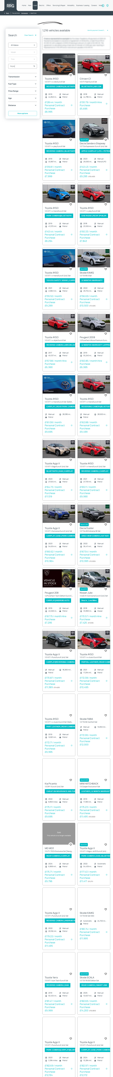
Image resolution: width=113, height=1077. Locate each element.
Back (7, 13)
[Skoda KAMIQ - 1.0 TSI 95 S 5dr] (94, 263)
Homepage (24, 13)
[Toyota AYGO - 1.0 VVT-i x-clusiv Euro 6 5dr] (94, 644)
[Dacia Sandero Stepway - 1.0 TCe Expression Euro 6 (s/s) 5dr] (94, 133)
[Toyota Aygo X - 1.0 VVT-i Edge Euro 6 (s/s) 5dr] (59, 453)
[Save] (71, 79)
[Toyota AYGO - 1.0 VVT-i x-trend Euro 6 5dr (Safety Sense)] (59, 389)
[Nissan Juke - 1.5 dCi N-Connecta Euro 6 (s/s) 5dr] (94, 583)
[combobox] (22, 45)
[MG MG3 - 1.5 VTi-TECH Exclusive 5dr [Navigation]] (59, 838)
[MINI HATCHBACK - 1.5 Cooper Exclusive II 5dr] (94, 773)
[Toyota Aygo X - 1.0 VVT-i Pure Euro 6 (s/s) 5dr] (59, 644)
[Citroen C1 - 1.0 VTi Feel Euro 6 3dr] (94, 69)
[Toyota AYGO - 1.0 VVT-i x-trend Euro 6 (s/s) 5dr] (59, 263)
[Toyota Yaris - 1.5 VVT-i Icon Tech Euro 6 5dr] (59, 967)
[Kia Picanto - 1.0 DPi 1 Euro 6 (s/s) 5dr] (59, 773)
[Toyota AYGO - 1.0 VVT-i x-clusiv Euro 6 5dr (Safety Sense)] (59, 709)
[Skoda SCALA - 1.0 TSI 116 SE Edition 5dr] (94, 967)
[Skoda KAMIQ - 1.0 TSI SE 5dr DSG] (94, 903)
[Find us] (107, 5)
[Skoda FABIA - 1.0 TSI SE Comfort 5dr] (94, 709)
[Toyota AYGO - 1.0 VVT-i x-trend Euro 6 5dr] (59, 198)
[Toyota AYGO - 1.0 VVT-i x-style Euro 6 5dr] (59, 327)
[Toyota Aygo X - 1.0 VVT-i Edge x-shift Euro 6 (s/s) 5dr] (94, 838)
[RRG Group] (10, 5)
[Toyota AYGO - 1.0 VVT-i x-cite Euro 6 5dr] (59, 69)
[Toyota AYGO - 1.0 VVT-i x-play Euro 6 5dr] (59, 133)
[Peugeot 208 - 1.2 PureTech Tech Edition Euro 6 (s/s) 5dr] (59, 583)
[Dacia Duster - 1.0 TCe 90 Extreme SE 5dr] (94, 518)
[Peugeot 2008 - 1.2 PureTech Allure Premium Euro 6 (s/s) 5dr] (94, 327)
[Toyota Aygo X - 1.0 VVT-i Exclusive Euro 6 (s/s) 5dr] (59, 518)
